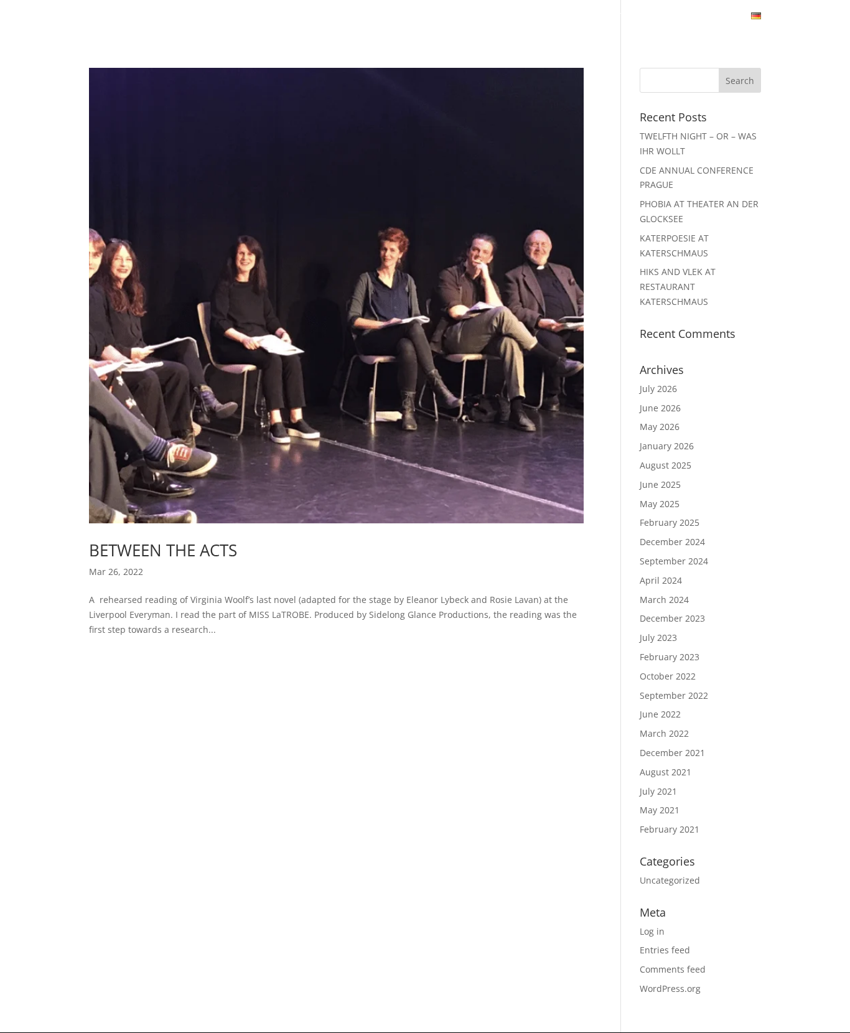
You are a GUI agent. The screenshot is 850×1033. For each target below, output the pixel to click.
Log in (652, 931)
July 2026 (658, 389)
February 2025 (669, 522)
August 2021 (665, 772)
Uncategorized (670, 880)
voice (546, 17)
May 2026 (660, 426)
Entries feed (665, 950)
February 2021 (669, 829)
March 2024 (664, 599)
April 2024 (661, 580)
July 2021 (658, 791)
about (305, 17)
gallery (358, 17)
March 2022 (664, 733)
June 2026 (660, 408)
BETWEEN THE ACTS (163, 550)
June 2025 (660, 484)
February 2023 (669, 657)
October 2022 (668, 676)
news (259, 17)
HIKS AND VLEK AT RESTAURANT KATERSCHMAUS (678, 286)
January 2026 (667, 446)
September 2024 (674, 561)
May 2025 (660, 504)
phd (665, 17)
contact (713, 17)
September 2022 (674, 695)
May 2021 (660, 810)
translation (607, 17)
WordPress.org (670, 988)
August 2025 (665, 465)
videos (412, 17)
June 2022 (660, 714)
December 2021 (672, 753)
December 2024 (672, 542)
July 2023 (658, 637)
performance (481, 17)
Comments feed (673, 969)
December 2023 (672, 618)
